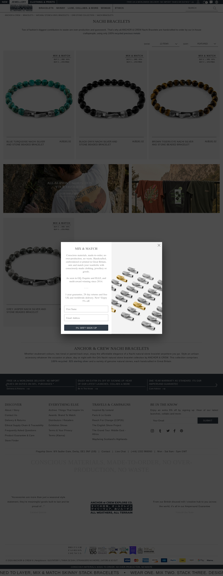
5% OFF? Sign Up (86, 327)
